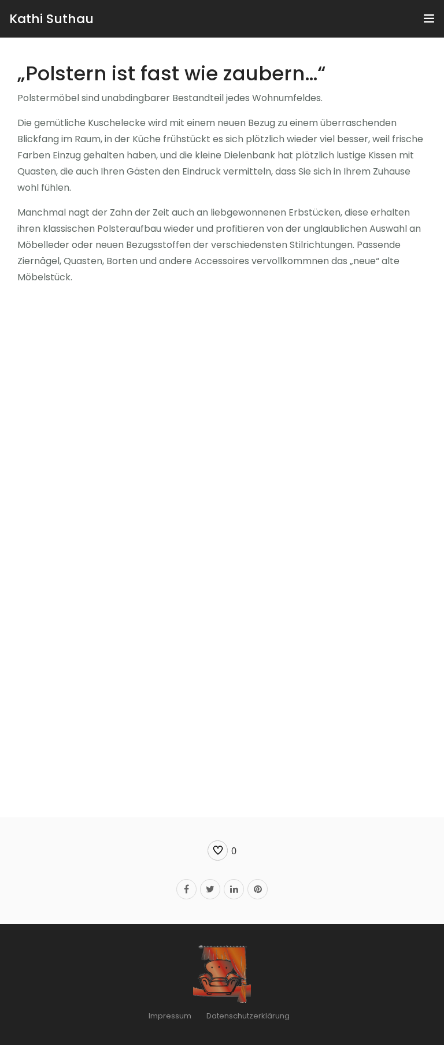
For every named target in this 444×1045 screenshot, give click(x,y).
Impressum (170, 1015)
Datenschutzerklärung (248, 1015)
